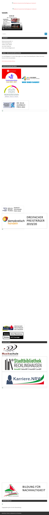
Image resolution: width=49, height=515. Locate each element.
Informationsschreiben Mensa (8, 61)
